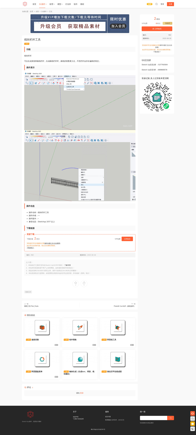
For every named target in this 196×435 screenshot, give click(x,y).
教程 (82, 4)
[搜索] (156, 4)
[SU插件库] (25, 4)
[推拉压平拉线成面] (117, 359)
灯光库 (68, 4)
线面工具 (28, 292)
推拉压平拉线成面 (112, 371)
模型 (59, 4)
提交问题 (108, 416)
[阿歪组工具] (117, 327)
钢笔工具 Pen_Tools (31, 306)
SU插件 (42, 4)
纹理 (51, 4)
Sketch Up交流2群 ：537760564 (155, 65)
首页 (34, 4)
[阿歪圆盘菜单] (42, 359)
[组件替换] (80, 327)
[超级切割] (42, 327)
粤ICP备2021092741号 (98, 429)
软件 (75, 4)
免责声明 (75, 417)
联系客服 (108, 420)
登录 (81, 393)
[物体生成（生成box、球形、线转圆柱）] (80, 359)
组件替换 (70, 339)
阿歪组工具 (109, 339)
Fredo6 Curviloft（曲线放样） (124, 306)
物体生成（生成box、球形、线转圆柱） (79, 372)
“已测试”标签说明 (78, 419)
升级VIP (167, 23)
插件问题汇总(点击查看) (52, 243)
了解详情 (67, 265)
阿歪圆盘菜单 (34, 371)
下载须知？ (30, 248)
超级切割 (32, 339)
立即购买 (127, 239)
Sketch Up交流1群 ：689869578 (154, 70)
